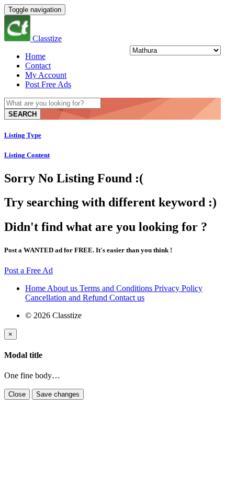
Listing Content (27, 155)
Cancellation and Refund (67, 297)
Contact (38, 65)
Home (35, 56)
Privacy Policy (178, 288)
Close (17, 394)
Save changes (58, 394)
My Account (45, 75)
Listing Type (22, 135)
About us (63, 288)
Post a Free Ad (28, 270)
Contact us (126, 297)
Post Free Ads (48, 84)
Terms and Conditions (117, 288)
